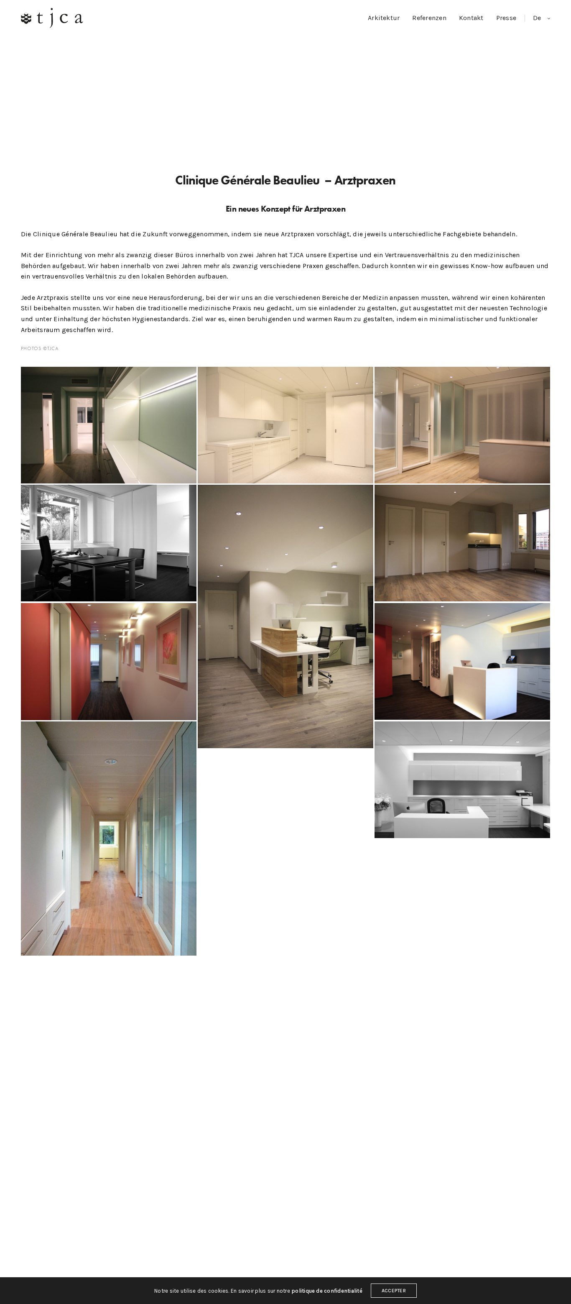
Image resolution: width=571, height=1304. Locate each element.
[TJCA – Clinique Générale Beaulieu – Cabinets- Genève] (285, 425)
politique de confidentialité (326, 1291)
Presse (506, 18)
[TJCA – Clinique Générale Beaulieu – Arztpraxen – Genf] (462, 425)
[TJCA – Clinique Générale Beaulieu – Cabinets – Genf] (108, 425)
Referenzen (429, 18)
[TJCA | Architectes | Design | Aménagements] (52, 18)
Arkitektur (384, 18)
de (538, 18)
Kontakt (471, 18)
